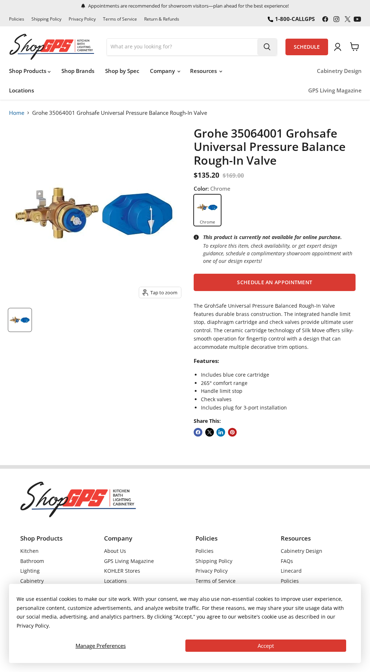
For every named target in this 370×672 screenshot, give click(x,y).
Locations (21, 90)
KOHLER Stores (122, 570)
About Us (115, 550)
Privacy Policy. (33, 625)
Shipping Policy (46, 19)
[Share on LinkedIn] (220, 432)
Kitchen (29, 550)
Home (16, 112)
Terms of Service (120, 19)
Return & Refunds (161, 19)
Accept (266, 645)
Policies (16, 19)
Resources (204, 70)
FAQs (287, 561)
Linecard (291, 570)
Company (163, 70)
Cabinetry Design (339, 71)
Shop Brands (77, 70)
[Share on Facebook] (198, 432)
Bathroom (32, 561)
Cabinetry (32, 580)
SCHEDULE (307, 47)
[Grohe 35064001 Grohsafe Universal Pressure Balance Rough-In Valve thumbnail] (19, 319)
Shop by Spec (122, 70)
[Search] (267, 47)
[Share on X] (209, 432)
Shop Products (28, 70)
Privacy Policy (82, 19)
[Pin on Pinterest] (232, 432)
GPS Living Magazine (335, 90)
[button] (275, 282)
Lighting (30, 570)
